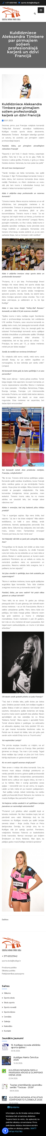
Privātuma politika (9, 968)
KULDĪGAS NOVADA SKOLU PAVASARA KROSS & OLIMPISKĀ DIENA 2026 (26, 1072)
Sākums (7, 993)
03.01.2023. (8, 120)
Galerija (7, 1021)
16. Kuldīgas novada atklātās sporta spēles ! (25, 1046)
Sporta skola (9, 998)
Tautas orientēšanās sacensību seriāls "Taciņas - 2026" (26, 1086)
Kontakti (7, 1031)
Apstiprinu (14, 1107)
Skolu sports (9, 1002)
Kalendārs (8, 1026)
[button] (5, 1130)
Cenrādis (7, 1017)
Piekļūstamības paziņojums (13, 974)
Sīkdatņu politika (8, 971)
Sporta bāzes (9, 1012)
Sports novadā (10, 1007)
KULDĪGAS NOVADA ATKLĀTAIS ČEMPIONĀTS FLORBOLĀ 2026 (26, 1098)
